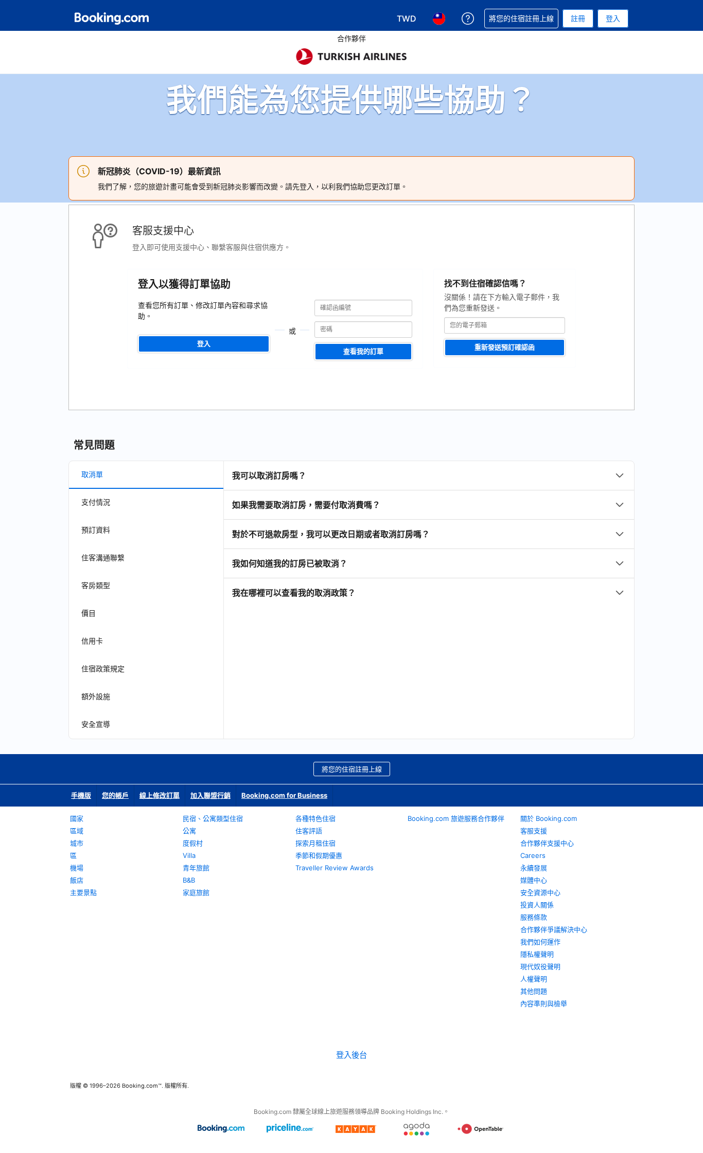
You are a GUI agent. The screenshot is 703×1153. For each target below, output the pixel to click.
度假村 (193, 843)
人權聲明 (533, 979)
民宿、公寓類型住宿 (213, 818)
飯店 (76, 880)
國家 (76, 818)
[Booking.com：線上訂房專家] (112, 18)
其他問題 (533, 991)
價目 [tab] (88, 613)
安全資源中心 (540, 892)
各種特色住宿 (315, 818)
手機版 (81, 795)
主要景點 (83, 892)
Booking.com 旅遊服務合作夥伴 (456, 818)
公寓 (189, 831)
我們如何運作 (540, 942)
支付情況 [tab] (95, 502)
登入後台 (351, 1055)
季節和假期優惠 (318, 855)
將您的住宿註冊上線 (352, 769)
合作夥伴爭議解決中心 (553, 929)
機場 (76, 868)
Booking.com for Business (284, 795)
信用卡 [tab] (92, 640)
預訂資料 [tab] (95, 529)
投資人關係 (537, 905)
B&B (189, 880)
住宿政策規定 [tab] (103, 668)
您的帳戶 (115, 795)
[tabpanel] (429, 534)
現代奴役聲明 (540, 966)
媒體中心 (533, 880)
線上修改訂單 (159, 795)
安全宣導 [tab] (95, 724)
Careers (533, 855)
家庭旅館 (196, 892)
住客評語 (308, 831)
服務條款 (533, 917)
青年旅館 (196, 868)
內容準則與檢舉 (543, 1003)
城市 (76, 843)
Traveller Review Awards (334, 868)
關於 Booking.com (548, 818)
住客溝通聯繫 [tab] (103, 557)
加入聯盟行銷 (210, 795)
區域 (76, 831)
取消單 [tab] (92, 474)
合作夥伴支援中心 (547, 843)
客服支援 (533, 831)
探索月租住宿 (315, 843)
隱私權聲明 (537, 954)
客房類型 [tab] (95, 585)
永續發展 (533, 868)
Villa (189, 855)
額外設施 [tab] (95, 696)
